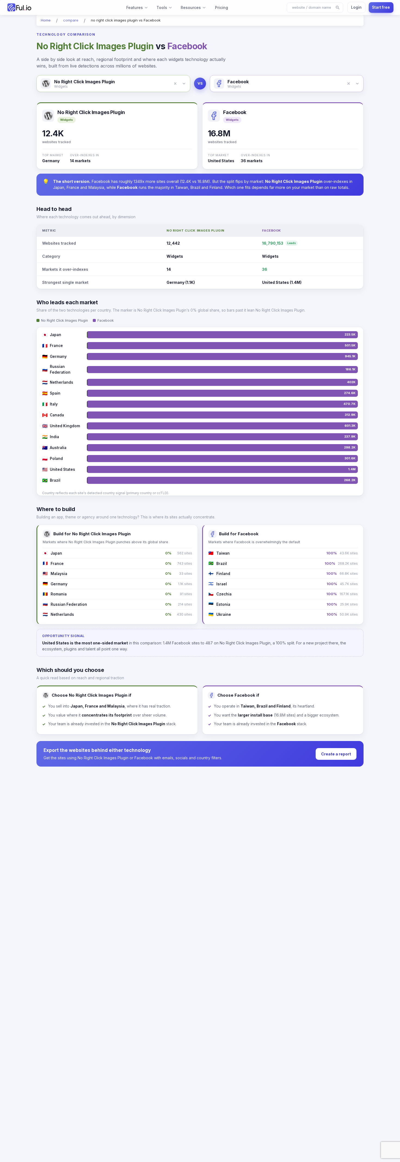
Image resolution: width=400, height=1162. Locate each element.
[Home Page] (37, 7)
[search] (338, 8)
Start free (381, 7)
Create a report (336, 754)
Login (356, 7)
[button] (175, 83)
